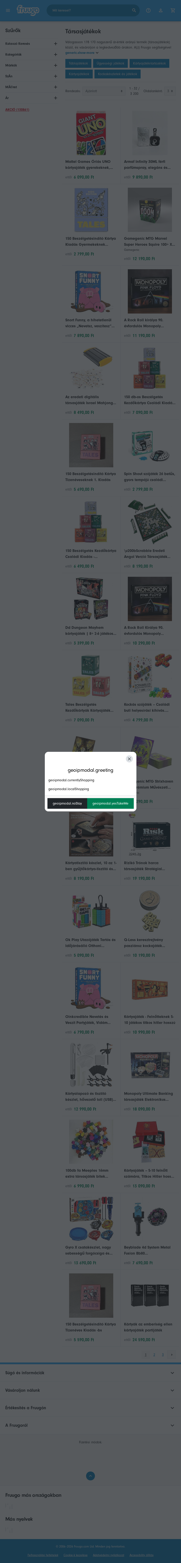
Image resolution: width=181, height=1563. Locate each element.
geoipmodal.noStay (67, 803)
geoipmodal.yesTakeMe (110, 803)
